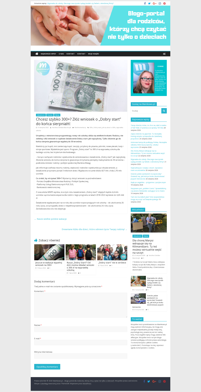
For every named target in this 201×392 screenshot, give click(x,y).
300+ (91, 127)
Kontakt (71, 54)
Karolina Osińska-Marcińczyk (61, 127)
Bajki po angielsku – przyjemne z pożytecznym (148, 182)
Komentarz (39, 291)
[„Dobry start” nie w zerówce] (112, 245)
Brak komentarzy (80, 127)
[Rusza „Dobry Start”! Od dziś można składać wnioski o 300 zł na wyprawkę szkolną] (81, 245)
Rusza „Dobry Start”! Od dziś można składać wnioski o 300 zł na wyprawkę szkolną (80, 266)
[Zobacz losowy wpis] (164, 53)
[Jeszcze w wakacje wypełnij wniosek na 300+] (49, 245)
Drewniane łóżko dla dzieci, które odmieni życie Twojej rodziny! (94, 229)
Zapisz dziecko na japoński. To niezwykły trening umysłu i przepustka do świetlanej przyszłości (146, 136)
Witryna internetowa (43, 352)
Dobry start (97, 127)
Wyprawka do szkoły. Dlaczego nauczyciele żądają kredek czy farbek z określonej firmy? (155, 282)
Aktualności (41, 115)
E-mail (37, 338)
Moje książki (93, 54)
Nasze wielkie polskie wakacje (50, 218)
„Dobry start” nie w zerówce (112, 262)
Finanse (49, 115)
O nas (61, 54)
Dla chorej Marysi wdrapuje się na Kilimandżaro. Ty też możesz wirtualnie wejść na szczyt (81, 3)
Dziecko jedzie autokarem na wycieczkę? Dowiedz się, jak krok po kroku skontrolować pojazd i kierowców (148, 176)
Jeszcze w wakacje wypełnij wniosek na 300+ (48, 264)
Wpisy (57, 115)
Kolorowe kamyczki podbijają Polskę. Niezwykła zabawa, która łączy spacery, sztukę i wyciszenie (149, 144)
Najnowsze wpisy (48, 54)
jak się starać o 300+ (109, 127)
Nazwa (38, 325)
